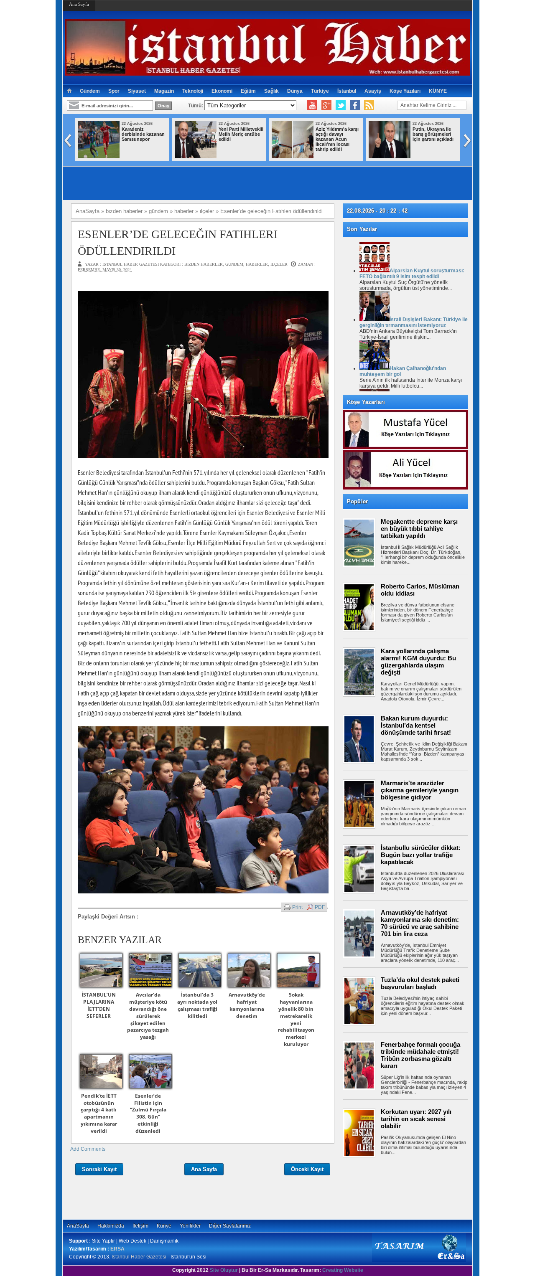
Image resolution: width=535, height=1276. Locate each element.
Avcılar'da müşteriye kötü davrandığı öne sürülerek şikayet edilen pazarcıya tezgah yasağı (148, 1015)
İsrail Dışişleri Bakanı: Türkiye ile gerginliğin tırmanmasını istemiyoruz (413, 322)
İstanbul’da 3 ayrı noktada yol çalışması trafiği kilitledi (197, 1005)
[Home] (69, 91)
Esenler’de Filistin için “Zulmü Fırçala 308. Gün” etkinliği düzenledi (148, 1113)
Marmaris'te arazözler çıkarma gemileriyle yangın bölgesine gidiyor (420, 790)
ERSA (117, 1249)
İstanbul (346, 91)
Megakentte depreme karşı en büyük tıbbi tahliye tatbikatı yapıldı (419, 528)
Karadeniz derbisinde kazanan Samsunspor (143, 134)
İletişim (140, 1226)
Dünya (295, 91)
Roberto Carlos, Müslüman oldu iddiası (420, 590)
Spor (114, 91)
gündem (234, 264)
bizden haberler (203, 264)
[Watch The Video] (312, 105)
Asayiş (372, 91)
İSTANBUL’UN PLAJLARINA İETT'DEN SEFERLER (99, 1005)
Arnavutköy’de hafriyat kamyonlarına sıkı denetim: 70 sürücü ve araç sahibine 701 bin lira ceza (420, 923)
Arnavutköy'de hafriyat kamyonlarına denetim (247, 1005)
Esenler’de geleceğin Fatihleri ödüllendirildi (178, 242)
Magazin (164, 91)
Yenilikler (190, 1226)
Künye (164, 1226)
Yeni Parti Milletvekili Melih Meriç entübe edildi (241, 134)
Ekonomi (221, 91)
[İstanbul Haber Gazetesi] (267, 72)
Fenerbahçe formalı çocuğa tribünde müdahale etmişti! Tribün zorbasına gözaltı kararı (420, 1055)
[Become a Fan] (355, 105)
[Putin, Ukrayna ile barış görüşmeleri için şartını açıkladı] (389, 156)
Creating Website (342, 1270)
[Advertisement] (409, 1188)
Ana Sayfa (79, 4)
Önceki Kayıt (307, 1169)
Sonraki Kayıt (99, 1169)
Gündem (90, 91)
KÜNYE (438, 91)
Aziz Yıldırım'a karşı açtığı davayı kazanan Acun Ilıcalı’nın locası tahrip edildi (337, 139)
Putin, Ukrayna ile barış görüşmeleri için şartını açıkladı (433, 134)
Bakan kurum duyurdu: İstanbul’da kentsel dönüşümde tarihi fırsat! (416, 725)
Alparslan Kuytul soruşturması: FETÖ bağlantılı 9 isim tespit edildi (411, 273)
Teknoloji (192, 91)
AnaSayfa (78, 1226)
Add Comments (87, 1149)
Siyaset (137, 91)
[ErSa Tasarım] (419, 1260)
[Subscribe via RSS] (369, 105)
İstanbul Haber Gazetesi (139, 1257)
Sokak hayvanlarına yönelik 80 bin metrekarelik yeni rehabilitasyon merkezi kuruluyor (296, 1019)
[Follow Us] (341, 105)
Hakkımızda (110, 1226)
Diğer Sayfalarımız (230, 1226)
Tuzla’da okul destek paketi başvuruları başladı (420, 983)
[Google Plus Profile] (326, 105)
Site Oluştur (224, 1270)
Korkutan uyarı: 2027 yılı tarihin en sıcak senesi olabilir (416, 1118)
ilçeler (279, 264)
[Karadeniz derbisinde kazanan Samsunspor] (99, 156)
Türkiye (320, 91)
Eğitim (248, 91)
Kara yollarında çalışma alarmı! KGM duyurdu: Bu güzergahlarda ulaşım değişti (418, 661)
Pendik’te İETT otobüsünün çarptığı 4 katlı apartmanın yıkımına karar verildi (99, 1113)
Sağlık (271, 91)
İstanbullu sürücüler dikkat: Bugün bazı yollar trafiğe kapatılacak (421, 854)
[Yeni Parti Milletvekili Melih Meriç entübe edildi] (196, 156)
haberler (257, 264)
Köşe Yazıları (405, 91)
